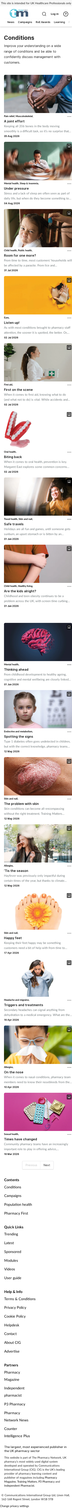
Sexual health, (11, 1134)
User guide (12, 1278)
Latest (9, 1243)
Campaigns (12, 1195)
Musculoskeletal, (24, 116)
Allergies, (8, 865)
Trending (11, 1234)
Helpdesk (11, 1325)
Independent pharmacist (14, 1391)
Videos (9, 1269)
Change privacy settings (14, 1506)
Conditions (12, 1187)
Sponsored (12, 1251)
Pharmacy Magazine (12, 1376)
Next (47, 1165)
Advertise (12, 1351)
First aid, (8, 384)
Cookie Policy (15, 1316)
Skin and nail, (26, 518)
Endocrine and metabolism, (18, 731)
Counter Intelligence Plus (17, 1432)
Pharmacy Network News (16, 1416)
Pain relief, (10, 116)
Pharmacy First (16, 1213)
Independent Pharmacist (19, 1485)
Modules (11, 1260)
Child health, (11, 250)
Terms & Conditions (20, 1299)
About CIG (12, 1342)
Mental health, (12, 183)
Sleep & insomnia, (29, 183)
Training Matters (27, 1481)
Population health (18, 1204)
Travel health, (11, 518)
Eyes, (6, 317)
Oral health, (10, 451)
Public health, (25, 250)
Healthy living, (25, 585)
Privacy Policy (15, 1307)
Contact (10, 1333)
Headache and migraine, (16, 999)
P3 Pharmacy (14, 1404)
